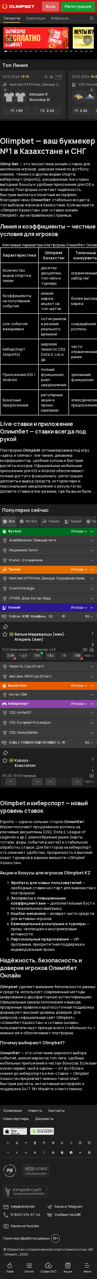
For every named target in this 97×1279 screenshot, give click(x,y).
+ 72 (58, 76)
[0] (5, 51)
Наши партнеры (16, 1118)
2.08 (10, 655)
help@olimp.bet (23, 1206)
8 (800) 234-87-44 (25, 1215)
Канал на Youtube (25, 1226)
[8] (45, 51)
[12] (66, 51)
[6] (36, 51)
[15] (81, 51)
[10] (56, 51)
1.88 (77, 655)
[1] (10, 51)
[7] (41, 51)
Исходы (77, 531)
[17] (91, 51)
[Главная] (18, 6)
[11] (61, 51)
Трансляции (35, 18)
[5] (30, 51)
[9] (51, 51)
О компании (12, 1110)
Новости (35, 1110)
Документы (44, 1118)
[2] (15, 51)
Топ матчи (11, 18)
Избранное (59, 18)
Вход (51, 6)
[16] (86, 51)
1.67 (37, 655)
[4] (26, 51)
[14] (76, 51)
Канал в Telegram (68, 1206)
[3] (20, 51)
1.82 (50, 655)
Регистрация (78, 6)
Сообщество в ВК (67, 1215)
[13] (71, 51)
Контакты (56, 1110)
